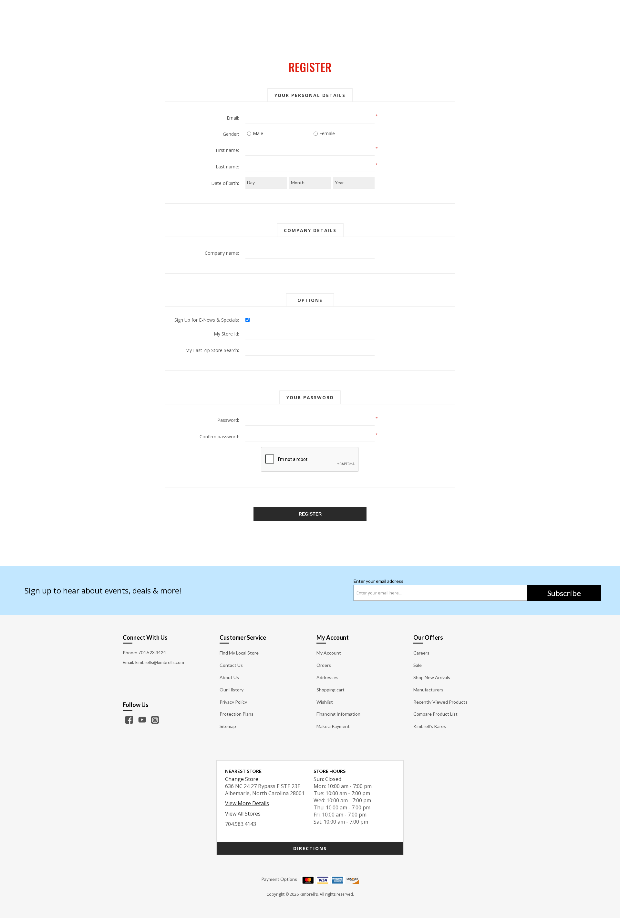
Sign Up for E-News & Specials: (206, 320)
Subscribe (564, 593)
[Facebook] (129, 720)
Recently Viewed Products (440, 702)
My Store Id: (226, 334)
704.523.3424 (152, 652)
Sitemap (228, 726)
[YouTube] (142, 720)
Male (258, 133)
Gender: (231, 134)
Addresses (327, 677)
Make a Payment (333, 726)
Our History (231, 689)
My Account (328, 653)
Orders (323, 665)
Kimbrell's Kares (429, 726)
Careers (421, 653)
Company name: (222, 253)
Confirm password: (219, 436)
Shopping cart (330, 689)
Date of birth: (225, 183)
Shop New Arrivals (431, 677)
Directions (310, 848)
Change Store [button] (241, 779)
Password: (228, 420)
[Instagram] (155, 720)
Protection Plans (236, 714)
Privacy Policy (233, 702)
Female (327, 133)
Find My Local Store (239, 653)
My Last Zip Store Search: (212, 350)
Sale (417, 665)
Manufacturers (428, 689)
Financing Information (338, 714)
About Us (229, 677)
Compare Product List (435, 714)
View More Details (247, 803)
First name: (227, 150)
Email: (233, 118)
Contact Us (231, 665)
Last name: (227, 167)
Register (310, 514)
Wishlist (324, 702)
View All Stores (243, 813)
